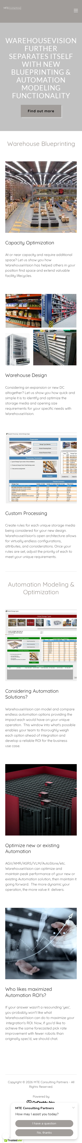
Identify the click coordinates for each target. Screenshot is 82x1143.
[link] (12, 10)
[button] (76, 10)
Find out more (41, 111)
